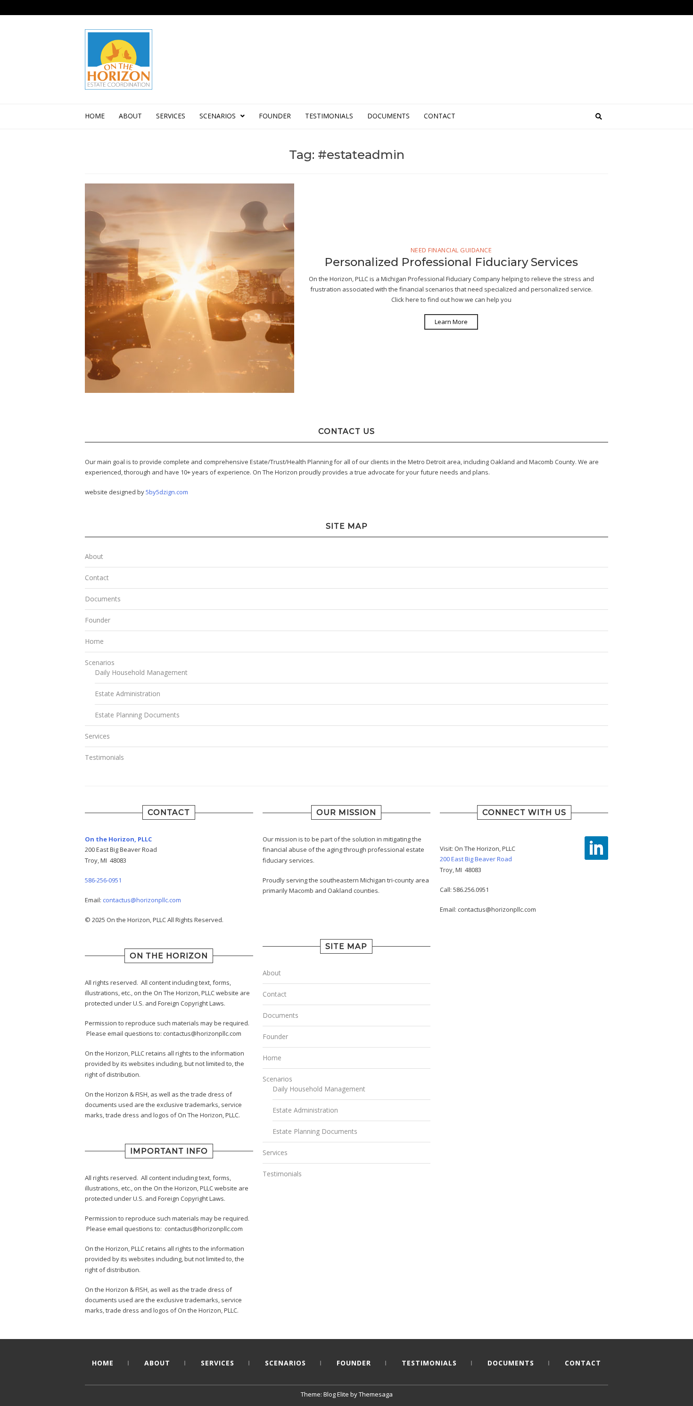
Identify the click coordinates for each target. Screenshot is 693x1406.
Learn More (451, 321)
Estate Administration (127, 693)
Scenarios (217, 115)
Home (95, 115)
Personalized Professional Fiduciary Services (451, 262)
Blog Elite (336, 1394)
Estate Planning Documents (137, 714)
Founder (275, 115)
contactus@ (119, 900)
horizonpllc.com (158, 900)
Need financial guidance (451, 250)
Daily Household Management (141, 672)
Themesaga (376, 1394)
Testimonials (329, 115)
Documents (388, 115)
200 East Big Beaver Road (476, 859)
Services (170, 115)
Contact (439, 115)
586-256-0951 (103, 880)
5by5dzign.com (167, 492)
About (130, 115)
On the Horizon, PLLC (118, 839)
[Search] (598, 116)
